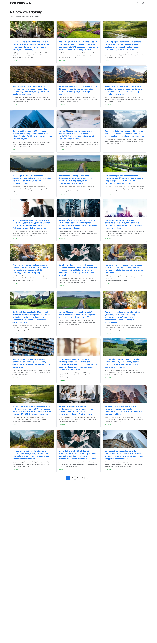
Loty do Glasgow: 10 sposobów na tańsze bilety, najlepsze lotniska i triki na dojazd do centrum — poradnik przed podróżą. (78, 314)
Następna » (85, 478)
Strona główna (142, 3)
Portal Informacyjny (20, 3)
